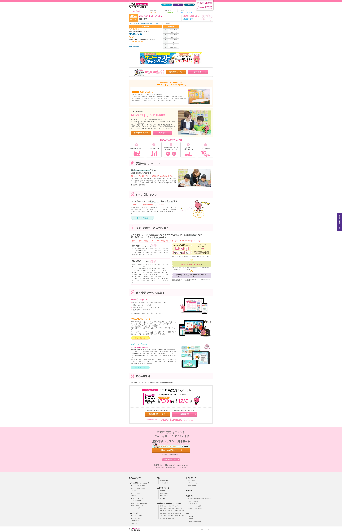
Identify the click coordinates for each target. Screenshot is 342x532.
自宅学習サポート (163, 488)
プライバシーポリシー (193, 483)
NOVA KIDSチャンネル (165, 490)
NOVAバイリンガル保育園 (194, 506)
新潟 (161, 511)
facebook (190, 516)
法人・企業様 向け (189, 4)
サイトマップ (191, 480)
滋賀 (164, 513)
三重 (177, 511)
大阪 (183, 511)
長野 (178, 508)
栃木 (173, 508)
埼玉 (165, 508)
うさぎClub (162, 498)
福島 (178, 506)
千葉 (167, 508)
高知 (175, 515)
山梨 (181, 508)
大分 (161, 518)
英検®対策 (133, 495)
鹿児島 (169, 518)
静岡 (180, 511)
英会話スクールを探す (147, 23)
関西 (157, 23)
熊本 (164, 518)
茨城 (170, 508)
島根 (178, 513)
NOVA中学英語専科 (134, 46)
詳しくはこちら (140, 338)
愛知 (172, 511)
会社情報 (189, 490)
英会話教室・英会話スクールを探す (169, 503)
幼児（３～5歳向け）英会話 (138, 488)
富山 (164, 511)
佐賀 (183, 515)
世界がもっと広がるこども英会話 (139, 503)
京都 (161, 513)
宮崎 (166, 518)
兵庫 (162, 23)
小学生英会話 (134, 490)
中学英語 (178, 4)
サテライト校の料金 (164, 483)
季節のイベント (135, 523)
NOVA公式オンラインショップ (195, 508)
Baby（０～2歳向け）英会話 (138, 486)
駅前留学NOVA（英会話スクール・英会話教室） (200, 498)
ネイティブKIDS (164, 495)
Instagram (190, 518)
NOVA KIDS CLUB (192, 503)
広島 (161, 515)
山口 (164, 515)
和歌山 (172, 513)
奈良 (169, 513)
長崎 (180, 515)
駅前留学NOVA (166, 4)
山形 (176, 506)
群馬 (176, 508)
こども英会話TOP (134, 23)
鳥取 (176, 513)
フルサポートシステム (136, 515)
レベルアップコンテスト (137, 498)
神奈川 (161, 508)
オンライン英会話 (135, 493)
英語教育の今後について (137, 505)
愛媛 (169, 515)
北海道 (161, 506)
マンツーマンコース (136, 500)
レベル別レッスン (135, 518)
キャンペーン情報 (135, 508)
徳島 (172, 515)
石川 (166, 511)
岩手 (167, 506)
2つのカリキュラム (135, 520)
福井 (169, 511)
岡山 (181, 513)
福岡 (177, 515)
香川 (166, 515)
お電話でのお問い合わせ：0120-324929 (171, 465)
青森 (165, 506)
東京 (181, 506)
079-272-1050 (135, 34)
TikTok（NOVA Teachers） (194, 521)
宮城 (170, 506)
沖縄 (173, 518)
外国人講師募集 (192, 485)
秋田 (173, 506)
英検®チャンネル (164, 493)
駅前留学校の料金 (164, 480)
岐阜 (175, 511)
